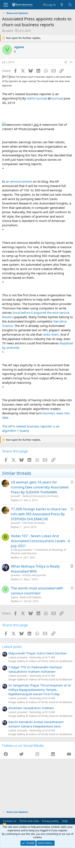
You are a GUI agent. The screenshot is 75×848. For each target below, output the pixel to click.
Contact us (9, 821)
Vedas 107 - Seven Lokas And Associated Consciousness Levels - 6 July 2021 (40, 540)
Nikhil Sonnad (37, 98)
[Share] (65, 62)
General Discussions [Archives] (40, 496)
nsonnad (56, 98)
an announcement (19, 181)
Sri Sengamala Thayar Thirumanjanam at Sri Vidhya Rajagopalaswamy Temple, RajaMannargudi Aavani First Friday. (39, 689)
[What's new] (62, 5)
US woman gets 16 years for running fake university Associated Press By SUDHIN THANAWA (39, 487)
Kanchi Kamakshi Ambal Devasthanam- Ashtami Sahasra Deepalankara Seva (36, 724)
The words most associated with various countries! (37, 590)
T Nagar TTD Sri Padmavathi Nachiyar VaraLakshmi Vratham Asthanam (35, 669)
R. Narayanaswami (21, 550)
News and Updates (31, 597)
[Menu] (6, 5)
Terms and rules (29, 821)
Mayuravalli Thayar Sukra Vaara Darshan (37, 653)
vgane (9, 30)
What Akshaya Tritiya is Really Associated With (35, 569)
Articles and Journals (34, 575)
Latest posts (12, 646)
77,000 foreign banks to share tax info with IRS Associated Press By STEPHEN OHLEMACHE (39, 514)
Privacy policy (50, 821)
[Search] (70, 5)
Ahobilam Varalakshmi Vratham (31, 708)
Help (65, 821)
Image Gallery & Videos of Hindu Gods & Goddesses (40, 661)
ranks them (50, 334)
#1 (71, 62)
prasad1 (15, 496)
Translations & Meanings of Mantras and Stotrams (38, 551)
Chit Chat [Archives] (33, 523)
